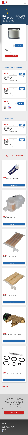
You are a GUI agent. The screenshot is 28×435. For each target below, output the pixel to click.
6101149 (6, 73)
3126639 (5, 177)
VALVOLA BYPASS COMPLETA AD (12, 334)
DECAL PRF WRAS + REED (9, 217)
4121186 (5, 216)
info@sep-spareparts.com (9, 426)
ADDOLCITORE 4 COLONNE (10, 256)
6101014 (5, 294)
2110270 (6, 101)
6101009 (5, 255)
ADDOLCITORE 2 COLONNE (10, 295)
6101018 (5, 372)
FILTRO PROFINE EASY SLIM (10, 178)
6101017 (5, 333)
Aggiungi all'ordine (19, 45)
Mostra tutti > (5, 386)
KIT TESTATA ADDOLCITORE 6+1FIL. (12, 373)
